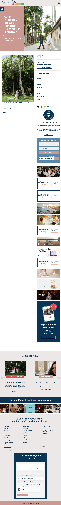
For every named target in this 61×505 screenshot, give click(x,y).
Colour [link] (24, 433)
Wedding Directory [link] (8, 448)
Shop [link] (5, 439)
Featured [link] (6, 428)
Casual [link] (39, 78)
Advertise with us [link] (46, 444)
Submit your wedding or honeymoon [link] (47, 442)
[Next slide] (58, 378)
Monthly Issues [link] (26, 442)
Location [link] (25, 435)
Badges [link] (44, 446)
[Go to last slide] (2, 378)
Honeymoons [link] (7, 435)
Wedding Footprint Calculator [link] (8, 443)
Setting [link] (25, 439)
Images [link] (25, 432)
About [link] (43, 428)
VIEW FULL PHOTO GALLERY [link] (45, 67)
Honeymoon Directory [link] (9, 450)
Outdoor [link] (39, 87)
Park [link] (38, 89)
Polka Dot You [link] (46, 376)
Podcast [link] (6, 437)
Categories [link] (25, 428)
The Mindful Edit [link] (8, 440)
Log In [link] (43, 435)
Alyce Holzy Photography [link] (44, 64)
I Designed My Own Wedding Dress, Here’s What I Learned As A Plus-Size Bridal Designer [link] (45, 382)
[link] (2, 9)
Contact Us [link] (44, 433)
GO (56, 158)
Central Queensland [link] (42, 95)
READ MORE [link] (48, 134)
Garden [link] (39, 84)
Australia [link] (39, 93)
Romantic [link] (40, 80)
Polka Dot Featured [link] (15, 376)
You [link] (12, 40)
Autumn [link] (39, 101)
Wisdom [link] (6, 430)
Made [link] (5, 432)
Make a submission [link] (46, 440)
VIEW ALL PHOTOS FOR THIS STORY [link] (23, 108)
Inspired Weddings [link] (9, 38)
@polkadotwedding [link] (44, 400)
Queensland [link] (40, 96)
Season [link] (25, 440)
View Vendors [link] (48, 152)
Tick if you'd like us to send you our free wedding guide (29, 485)
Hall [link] (38, 86)
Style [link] (24, 437)
